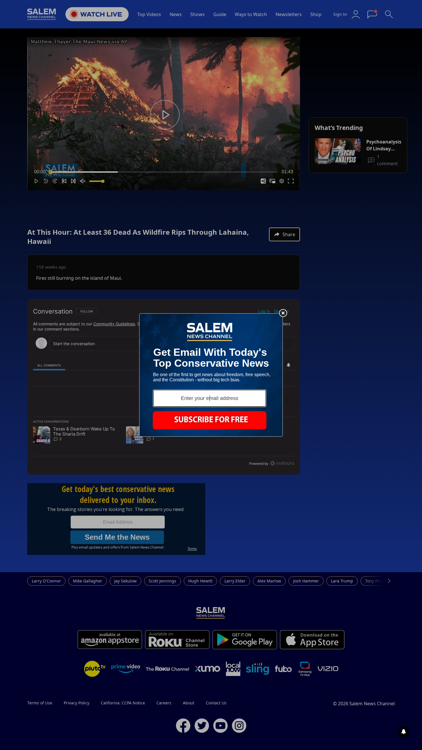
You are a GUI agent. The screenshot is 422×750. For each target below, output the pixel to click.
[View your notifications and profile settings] (403, 731)
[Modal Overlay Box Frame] (211, 375)
